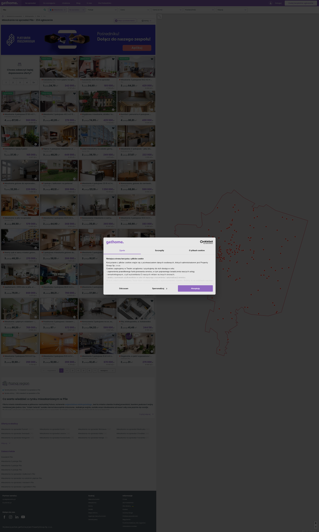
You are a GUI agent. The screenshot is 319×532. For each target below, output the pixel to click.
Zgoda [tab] (122, 250)
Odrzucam (123, 288)
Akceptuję (195, 288)
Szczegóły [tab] (159, 250)
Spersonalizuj (158, 288)
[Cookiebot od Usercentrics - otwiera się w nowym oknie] (202, 242)
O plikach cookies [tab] (197, 250)
